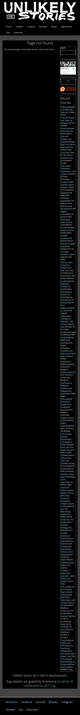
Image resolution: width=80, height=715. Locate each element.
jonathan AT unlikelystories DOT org (49, 683)
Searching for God (68, 276)
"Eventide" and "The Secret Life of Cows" (68, 353)
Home (8, 26)
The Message (66, 337)
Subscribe (18, 32)
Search (63, 48)
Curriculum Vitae (67, 152)
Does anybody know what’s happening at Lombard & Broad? (66, 404)
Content (19, 26)
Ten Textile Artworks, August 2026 (67, 254)
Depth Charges (67, 372)
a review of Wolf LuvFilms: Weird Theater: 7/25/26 (67, 184)
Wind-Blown (65, 343)
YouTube (41, 702)
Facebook (26, 702)
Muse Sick (65, 624)
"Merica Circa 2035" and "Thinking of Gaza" (68, 460)
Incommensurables (68, 332)
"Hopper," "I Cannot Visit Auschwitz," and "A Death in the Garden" (68, 575)
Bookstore (12, 702)
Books (54, 26)
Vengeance (65, 192)
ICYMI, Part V (66, 519)
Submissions (66, 26)
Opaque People (67, 616)
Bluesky (53, 702)
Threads (10, 709)
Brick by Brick (66, 468)
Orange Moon (66, 200)
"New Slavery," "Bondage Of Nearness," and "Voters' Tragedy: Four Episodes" (67, 321)
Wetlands (64, 361)
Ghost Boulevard (67, 426)
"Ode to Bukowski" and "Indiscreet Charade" (68, 109)
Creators (31, 26)
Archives (42, 26)
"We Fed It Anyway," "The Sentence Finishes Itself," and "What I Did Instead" (68, 141)
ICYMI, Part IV (66, 610)
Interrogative (66, 214)
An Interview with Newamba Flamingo (67, 284)
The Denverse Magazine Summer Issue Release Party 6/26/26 (66, 388)
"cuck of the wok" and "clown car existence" (67, 120)
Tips (8, 32)
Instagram (67, 702)
